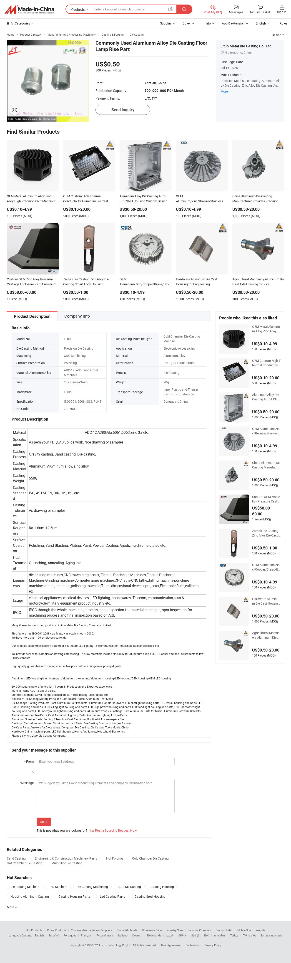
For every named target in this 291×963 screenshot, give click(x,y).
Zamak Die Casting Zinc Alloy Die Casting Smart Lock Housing (266, 533)
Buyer (187, 23)
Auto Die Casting (129, 887)
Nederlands (154, 935)
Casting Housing (162, 887)
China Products (56, 930)
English (39, 935)
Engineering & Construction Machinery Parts (66, 858)
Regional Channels (199, 930)
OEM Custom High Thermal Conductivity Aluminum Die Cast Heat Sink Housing (266, 363)
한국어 (182, 935)
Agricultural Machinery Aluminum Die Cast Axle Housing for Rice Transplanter (266, 635)
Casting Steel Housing (150, 896)
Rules (283, 23)
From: (29, 761)
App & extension (233, 23)
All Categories (20, 23)
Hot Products (34, 930)
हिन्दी (206, 935)
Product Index (224, 930)
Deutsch (137, 935)
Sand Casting (16, 858)
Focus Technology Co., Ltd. (116, 945)
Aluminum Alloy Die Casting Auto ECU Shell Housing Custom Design (266, 397)
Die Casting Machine (24, 887)
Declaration (193, 945)
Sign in (281, 12)
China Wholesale (127, 930)
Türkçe (234, 935)
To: (32, 772)
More (224, 91)
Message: (27, 783)
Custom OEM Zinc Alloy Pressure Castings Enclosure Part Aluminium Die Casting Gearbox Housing (266, 499)
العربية (169, 935)
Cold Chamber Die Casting (150, 858)
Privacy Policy (213, 945)
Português (69, 935)
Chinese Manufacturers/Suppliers (91, 930)
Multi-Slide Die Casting (67, 863)
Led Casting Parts (112, 896)
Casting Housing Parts (74, 896)
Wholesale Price (152, 930)
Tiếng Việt (249, 935)
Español (54, 935)
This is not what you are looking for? (62, 830)
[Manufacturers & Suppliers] (29, 9)
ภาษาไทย (220, 935)
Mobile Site (244, 930)
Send (43, 821)
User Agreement (171, 945)
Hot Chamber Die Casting (24, 863)
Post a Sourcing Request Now (113, 830)
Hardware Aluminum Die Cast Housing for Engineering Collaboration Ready (266, 601)
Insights (260, 930)
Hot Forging (114, 858)
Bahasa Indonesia (272, 935)
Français (86, 935)
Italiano (123, 935)
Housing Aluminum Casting (29, 896)
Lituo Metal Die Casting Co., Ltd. (246, 46)
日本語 (195, 935)
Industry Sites (174, 930)
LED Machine (58, 887)
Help (207, 23)
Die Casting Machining (92, 887)
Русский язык (104, 935)
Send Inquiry (122, 109)
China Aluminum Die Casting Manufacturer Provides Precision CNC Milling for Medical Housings (266, 465)
